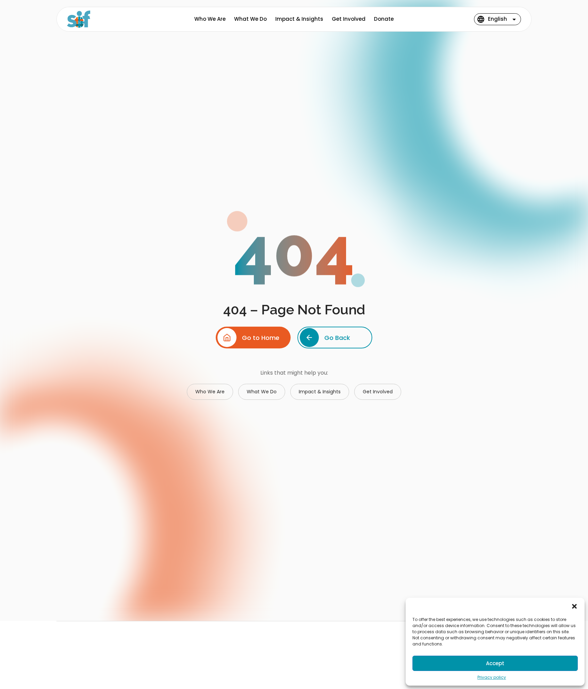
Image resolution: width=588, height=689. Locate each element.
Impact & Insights (299, 18)
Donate (384, 18)
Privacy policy (491, 677)
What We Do (250, 18)
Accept (495, 663)
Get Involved (348, 18)
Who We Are (210, 18)
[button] (574, 606)
